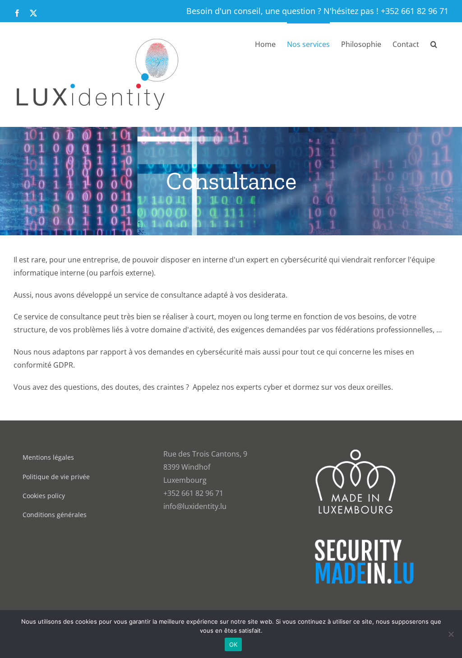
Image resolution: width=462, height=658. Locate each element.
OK (233, 644)
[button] (433, 43)
